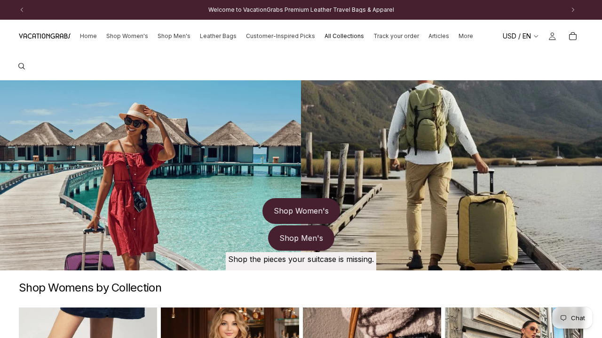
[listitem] (466, 36)
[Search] (21, 66)
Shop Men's (301, 238)
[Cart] (572, 36)
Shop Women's (301, 210)
